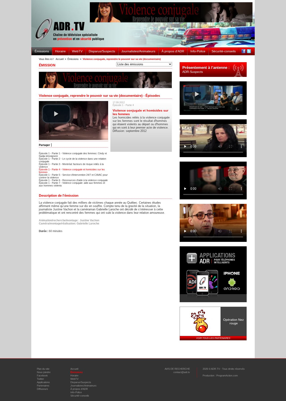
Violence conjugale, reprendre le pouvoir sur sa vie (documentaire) (122, 59)
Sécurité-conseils (224, 51)
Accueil (59, 59)
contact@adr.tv (181, 372)
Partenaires (43, 385)
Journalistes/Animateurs (138, 51)
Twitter (40, 379)
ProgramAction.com (227, 375)
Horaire (60, 51)
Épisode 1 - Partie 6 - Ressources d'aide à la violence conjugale (73, 180)
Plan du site (43, 368)
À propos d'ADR (173, 51)
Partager (44, 145)
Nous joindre (43, 372)
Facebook (42, 375)
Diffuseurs (42, 389)
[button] (56, 113)
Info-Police (197, 51)
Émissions (42, 51)
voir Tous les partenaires (213, 338)
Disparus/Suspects (102, 51)
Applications (43, 382)
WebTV (77, 51)
